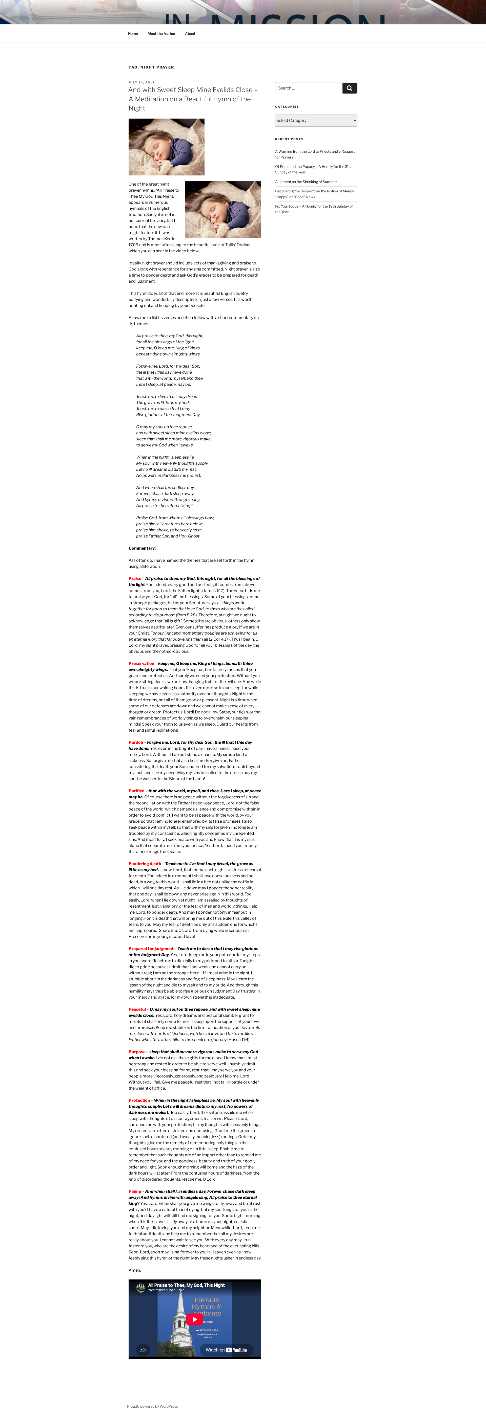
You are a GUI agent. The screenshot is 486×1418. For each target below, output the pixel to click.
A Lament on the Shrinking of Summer (306, 181)
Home (133, 33)
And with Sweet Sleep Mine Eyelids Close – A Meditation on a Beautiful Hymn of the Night (193, 99)
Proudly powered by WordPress (152, 1406)
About (190, 33)
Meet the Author (161, 33)
